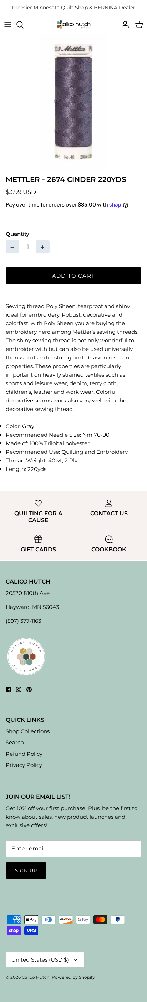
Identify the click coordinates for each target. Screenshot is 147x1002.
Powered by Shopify (73, 977)
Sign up (26, 870)
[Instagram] (18, 689)
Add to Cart (73, 275)
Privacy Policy (24, 765)
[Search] (23, 25)
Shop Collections (28, 731)
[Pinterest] (29, 689)
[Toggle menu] (8, 25)
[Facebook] (8, 689)
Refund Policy (24, 753)
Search (15, 742)
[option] (73, 102)
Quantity (17, 233)
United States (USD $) (40, 959)
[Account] (123, 25)
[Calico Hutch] (73, 24)
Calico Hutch (36, 977)
